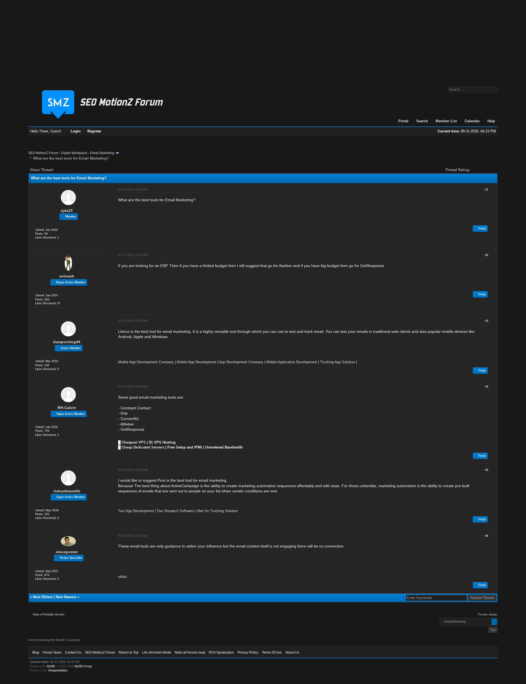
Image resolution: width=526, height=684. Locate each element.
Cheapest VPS (134, 442)
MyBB (51, 666)
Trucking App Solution (337, 362)
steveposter (67, 552)
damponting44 (66, 342)
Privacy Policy (248, 652)
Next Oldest (42, 597)
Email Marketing (102, 153)
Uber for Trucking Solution (217, 511)
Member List (446, 121)
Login (76, 131)
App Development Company (241, 362)
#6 (486, 535)
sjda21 (67, 210)
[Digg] (66, 170)
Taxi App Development (136, 511)
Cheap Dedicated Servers (143, 447)
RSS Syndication (221, 652)
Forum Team (52, 652)
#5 (486, 470)
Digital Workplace (74, 153)
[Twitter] (62, 170)
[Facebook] (59, 170)
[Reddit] (74, 170)
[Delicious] (70, 170)
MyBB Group (83, 666)
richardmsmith (66, 491)
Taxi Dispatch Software (175, 511)
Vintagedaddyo (58, 670)
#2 (486, 255)
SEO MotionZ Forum (43, 153)
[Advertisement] (263, 40)
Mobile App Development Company (146, 362)
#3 (486, 320)
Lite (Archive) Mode (156, 652)
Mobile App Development (196, 362)
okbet (122, 577)
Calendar (472, 121)
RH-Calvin (67, 407)
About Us (292, 652)
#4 (486, 386)
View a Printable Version (48, 614)
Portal (403, 121)
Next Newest (66, 597)
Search (422, 121)
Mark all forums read (190, 652)
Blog (35, 652)
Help (491, 121)
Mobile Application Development (291, 362)
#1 (486, 189)
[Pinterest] (80, 170)
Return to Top (129, 652)
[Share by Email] (83, 170)
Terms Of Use (272, 652)
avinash (66, 276)
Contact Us (73, 652)
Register (94, 131)
